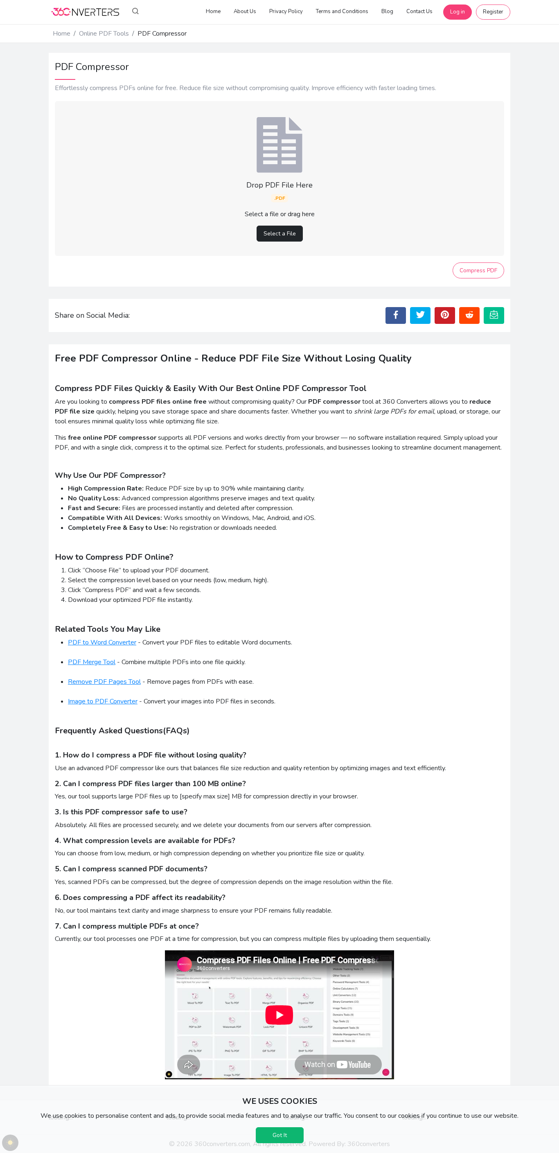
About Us (245, 11)
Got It (280, 1135)
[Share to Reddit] (469, 315)
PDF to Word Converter (102, 642)
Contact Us (419, 11)
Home (213, 11)
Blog (387, 11)
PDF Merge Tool (91, 662)
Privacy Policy (286, 11)
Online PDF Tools (104, 33)
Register (493, 12)
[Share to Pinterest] (445, 315)
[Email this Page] (494, 315)
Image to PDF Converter (102, 701)
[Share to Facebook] (395, 315)
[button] (135, 12)
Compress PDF (478, 270)
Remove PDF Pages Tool (104, 681)
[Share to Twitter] (420, 315)
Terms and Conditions (342, 11)
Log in (457, 12)
